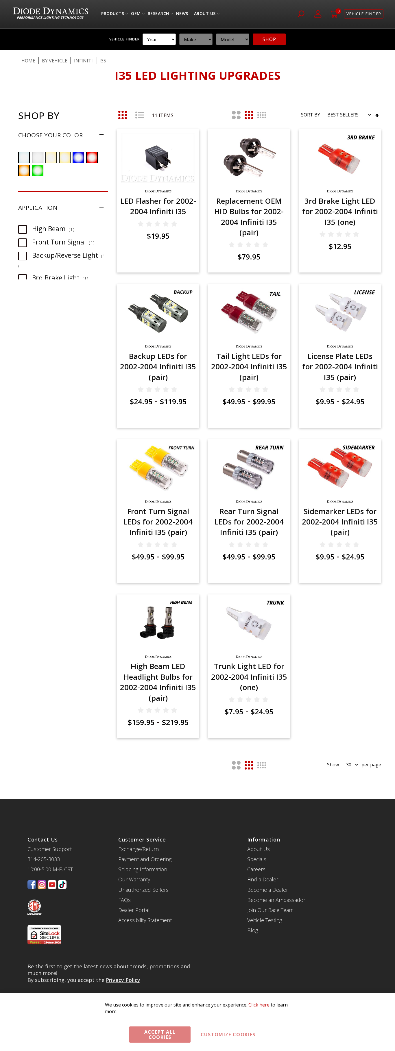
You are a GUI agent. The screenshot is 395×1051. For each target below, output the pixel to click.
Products (112, 15)
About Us (205, 15)
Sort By (310, 115)
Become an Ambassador (276, 899)
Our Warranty (134, 879)
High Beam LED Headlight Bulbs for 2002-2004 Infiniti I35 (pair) (158, 682)
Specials (256, 859)
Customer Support (49, 849)
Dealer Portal (133, 910)
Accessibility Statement (145, 920)
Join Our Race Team (270, 910)
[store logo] (51, 14)
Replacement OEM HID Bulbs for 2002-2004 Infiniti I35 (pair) (249, 217)
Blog (252, 930)
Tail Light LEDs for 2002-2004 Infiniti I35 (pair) (249, 366)
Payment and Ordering (144, 859)
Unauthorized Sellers (143, 889)
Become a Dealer (267, 889)
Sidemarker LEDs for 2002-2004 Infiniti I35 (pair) (340, 521)
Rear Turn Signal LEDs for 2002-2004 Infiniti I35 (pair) (249, 521)
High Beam (56, 228)
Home (28, 61)
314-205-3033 (43, 859)
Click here (259, 1005)
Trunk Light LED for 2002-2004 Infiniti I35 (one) (249, 676)
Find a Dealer (262, 879)
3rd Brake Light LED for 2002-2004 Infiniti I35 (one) (340, 211)
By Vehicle (54, 61)
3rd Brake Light (63, 277)
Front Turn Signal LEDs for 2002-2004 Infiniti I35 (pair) (158, 521)
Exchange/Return (138, 849)
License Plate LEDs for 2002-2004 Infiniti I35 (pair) (340, 366)
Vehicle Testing (264, 920)
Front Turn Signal (66, 241)
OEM (136, 15)
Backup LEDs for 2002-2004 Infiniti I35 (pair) (158, 366)
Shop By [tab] (39, 115)
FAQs (124, 899)
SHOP (269, 39)
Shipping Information (142, 869)
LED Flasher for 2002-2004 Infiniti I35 (158, 206)
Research (158, 15)
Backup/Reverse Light (69, 255)
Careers (256, 869)
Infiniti (83, 61)
